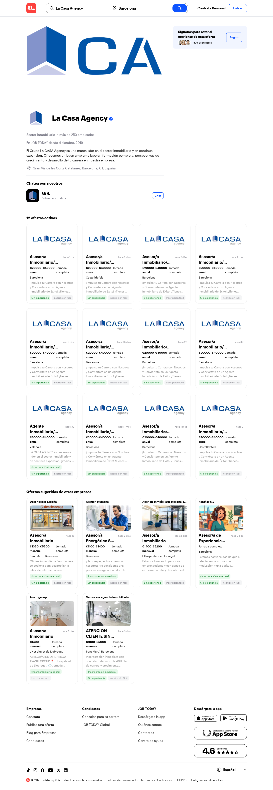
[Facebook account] (42, 770)
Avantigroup (38, 597)
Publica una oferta (40, 724)
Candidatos (35, 740)
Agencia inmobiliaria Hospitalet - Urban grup (164, 502)
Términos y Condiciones (156, 780)
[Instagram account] (35, 770)
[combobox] (81, 8)
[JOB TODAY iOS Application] (205, 718)
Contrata (33, 716)
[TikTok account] (28, 770)
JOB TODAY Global (96, 724)
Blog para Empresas (41, 732)
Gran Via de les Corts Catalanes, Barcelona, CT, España (74, 168)
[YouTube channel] (50, 770)
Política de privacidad (121, 780)
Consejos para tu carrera (101, 716)
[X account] (58, 770)
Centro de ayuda (150, 740)
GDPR (181, 780)
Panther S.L (206, 501)
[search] (179, 8)
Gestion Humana (97, 501)
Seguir (234, 37)
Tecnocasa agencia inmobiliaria (107, 597)
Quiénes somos (150, 724)
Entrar (238, 8)
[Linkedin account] (66, 770)
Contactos (146, 732)
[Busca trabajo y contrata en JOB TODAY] (31, 8)
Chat (158, 195)
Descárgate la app (151, 716)
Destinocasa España (43, 501)
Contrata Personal (211, 8)
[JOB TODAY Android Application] (233, 718)
